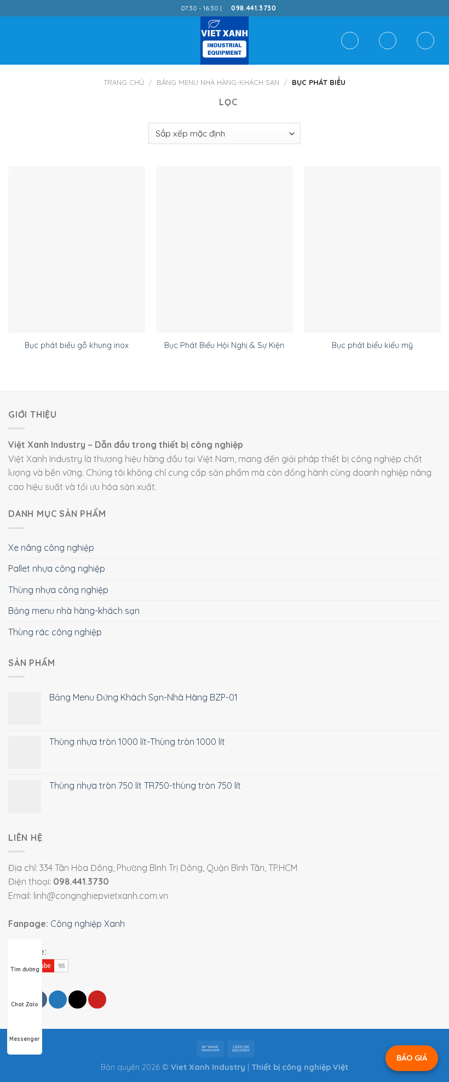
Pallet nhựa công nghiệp (56, 568)
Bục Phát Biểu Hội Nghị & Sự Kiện (224, 345)
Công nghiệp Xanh (87, 923)
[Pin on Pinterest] (97, 999)
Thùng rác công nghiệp (55, 632)
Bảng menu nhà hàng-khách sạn (218, 82)
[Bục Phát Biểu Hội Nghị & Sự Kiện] (224, 249)
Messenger (24, 1039)
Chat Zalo (24, 1004)
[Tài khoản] (387, 40)
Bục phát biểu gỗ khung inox (77, 345)
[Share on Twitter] (58, 999)
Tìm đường (24, 969)
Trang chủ (123, 82)
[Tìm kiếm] (350, 40)
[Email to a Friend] (77, 999)
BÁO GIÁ (411, 1058)
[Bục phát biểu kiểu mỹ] (372, 249)
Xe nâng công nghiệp (51, 547)
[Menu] (14, 40)
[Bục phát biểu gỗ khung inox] (76, 249)
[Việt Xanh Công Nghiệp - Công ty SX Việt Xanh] (224, 40)
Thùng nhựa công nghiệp (58, 589)
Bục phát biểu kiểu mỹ (372, 345)
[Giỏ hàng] (425, 40)
